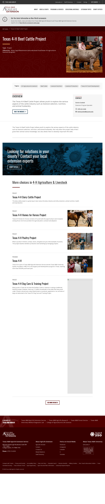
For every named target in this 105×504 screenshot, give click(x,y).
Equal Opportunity (31, 465)
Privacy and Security (20, 463)
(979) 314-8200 (11, 451)
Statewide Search (52, 463)
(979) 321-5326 (82, 109)
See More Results (52, 403)
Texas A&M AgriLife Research (58, 420)
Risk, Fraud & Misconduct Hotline (87, 463)
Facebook (62, 444)
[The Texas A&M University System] (88, 450)
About (36, 9)
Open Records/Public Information (46, 465)
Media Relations (40, 452)
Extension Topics (86, 9)
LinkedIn (62, 449)
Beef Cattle (44, 86)
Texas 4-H (17, 261)
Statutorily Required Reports (63, 465)
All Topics (5, 29)
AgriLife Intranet (40, 444)
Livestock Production (72, 86)
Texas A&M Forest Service (79, 420)
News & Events (44, 9)
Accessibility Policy (31, 463)
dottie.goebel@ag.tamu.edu (85, 111)
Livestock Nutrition (56, 86)
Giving (85, 2)
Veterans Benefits (62, 463)
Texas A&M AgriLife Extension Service (33, 420)
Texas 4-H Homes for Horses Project (29, 215)
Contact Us (39, 449)
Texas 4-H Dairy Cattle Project (26, 197)
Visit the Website (19, 112)
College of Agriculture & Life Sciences (59, 422)
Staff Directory (68, 2)
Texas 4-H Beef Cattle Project (19, 29)
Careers (38, 447)
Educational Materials (72, 9)
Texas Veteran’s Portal (19, 465)
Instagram (63, 447)
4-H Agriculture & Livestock (29, 86)
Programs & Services (57, 9)
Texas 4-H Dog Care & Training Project (30, 284)
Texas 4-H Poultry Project (24, 238)
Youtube (62, 454)
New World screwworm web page (29, 23)
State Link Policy (42, 463)
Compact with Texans (8, 463)
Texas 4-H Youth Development (90, 86)
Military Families (73, 463)
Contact (79, 2)
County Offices (97, 9)
